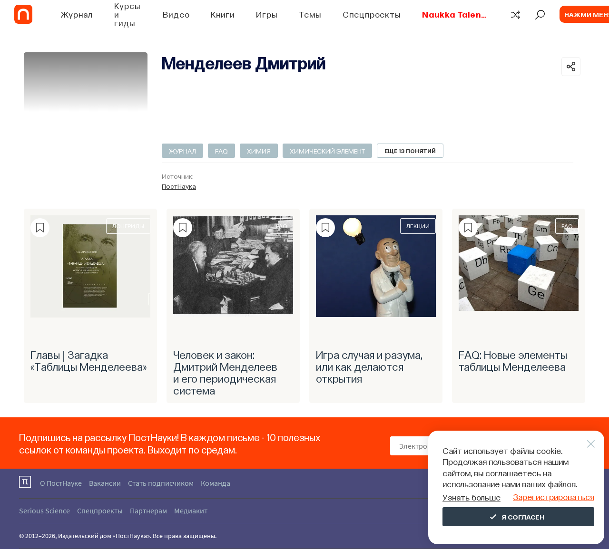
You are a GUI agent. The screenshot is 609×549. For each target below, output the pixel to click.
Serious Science (44, 510)
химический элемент (327, 150)
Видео (176, 14)
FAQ (221, 150)
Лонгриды (128, 225)
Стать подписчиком (161, 483)
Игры (266, 14)
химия (259, 150)
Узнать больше (471, 497)
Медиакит (190, 510)
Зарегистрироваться (553, 496)
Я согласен (522, 516)
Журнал (77, 14)
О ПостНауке (61, 483)
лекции (418, 225)
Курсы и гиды (127, 14)
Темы (310, 14)
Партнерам (148, 510)
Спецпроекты (372, 14)
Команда (215, 483)
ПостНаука (179, 186)
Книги (223, 14)
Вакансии (105, 483)
